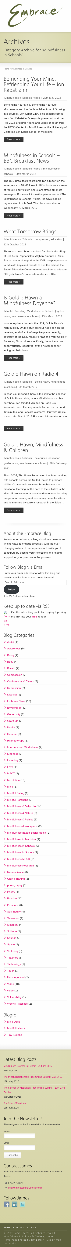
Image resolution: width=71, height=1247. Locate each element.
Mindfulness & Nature (20, 812)
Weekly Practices (17, 1003)
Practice (12, 898)
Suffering (12, 951)
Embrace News (16, 701)
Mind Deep (13, 1021)
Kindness (12, 753)
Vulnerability (14, 997)
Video (36, 97)
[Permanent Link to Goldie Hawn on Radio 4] (31, 374)
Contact (19, 1228)
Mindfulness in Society (20, 852)
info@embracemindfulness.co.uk (25, 1187)
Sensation (13, 918)
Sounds (11, 937)
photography (14, 885)
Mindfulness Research (20, 865)
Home (7, 1228)
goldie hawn (42, 381)
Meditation (13, 780)
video (10, 990)
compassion (42, 239)
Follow (11, 589)
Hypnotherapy (15, 740)
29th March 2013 (26, 173)
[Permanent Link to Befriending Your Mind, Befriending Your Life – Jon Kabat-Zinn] (34, 84)
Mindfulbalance (16, 1028)
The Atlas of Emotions (15, 1103)
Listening (12, 760)
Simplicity (12, 924)
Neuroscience (15, 872)
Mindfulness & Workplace (22, 826)
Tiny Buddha (14, 1034)
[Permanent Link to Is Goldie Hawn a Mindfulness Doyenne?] (29, 300)
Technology (14, 964)
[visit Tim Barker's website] (37, 1239)
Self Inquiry (14, 911)
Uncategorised (16, 977)
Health (11, 727)
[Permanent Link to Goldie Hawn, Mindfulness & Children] (34, 447)
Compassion (14, 674)
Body (10, 661)
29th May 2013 (52, 97)
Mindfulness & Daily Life (21, 806)
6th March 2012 (28, 386)
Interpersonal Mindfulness (22, 747)
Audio (10, 641)
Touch (10, 970)
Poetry (11, 891)
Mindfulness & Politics (20, 819)
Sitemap (32, 1228)
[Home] (22, 1233)
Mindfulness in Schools (18, 97)
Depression (14, 687)
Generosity (13, 714)
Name (7, 1131)
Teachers (12, 957)
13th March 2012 (52, 316)
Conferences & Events (20, 681)
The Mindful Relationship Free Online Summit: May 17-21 (33, 1077)
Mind (10, 786)
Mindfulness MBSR (18, 858)
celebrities (41, 457)
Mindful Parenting (14, 311)
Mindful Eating (15, 793)
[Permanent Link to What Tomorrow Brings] (30, 232)
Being (10, 655)
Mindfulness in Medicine (21, 839)
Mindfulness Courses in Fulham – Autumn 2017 (28, 1066)
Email (6, 1143)
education (56, 239)
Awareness (13, 648)
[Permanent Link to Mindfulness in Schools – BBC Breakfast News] (32, 158)
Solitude (12, 931)
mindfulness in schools (25, 316)
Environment (14, 707)
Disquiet (12, 694)
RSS (34, 616)
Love (10, 766)
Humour (12, 733)
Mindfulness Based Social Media (26, 832)
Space (11, 944)
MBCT (11, 773)
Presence (13, 904)
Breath (11, 668)
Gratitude (12, 720)
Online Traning (16, 878)
